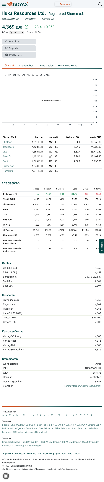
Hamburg (8, 171)
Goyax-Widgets (34, 445)
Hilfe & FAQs (73, 453)
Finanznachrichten (11, 442)
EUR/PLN (81, 425)
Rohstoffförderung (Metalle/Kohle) (82, 386)
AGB (63, 453)
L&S (5, 151)
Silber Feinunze (62, 428)
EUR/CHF (58, 425)
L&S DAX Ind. (17, 425)
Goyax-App (19, 445)
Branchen (6, 445)
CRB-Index (18, 432)
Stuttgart (7, 142)
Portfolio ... (16, 55)
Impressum (8, 453)
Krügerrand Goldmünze (26, 428)
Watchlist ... (16, 41)
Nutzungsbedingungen (49, 453)
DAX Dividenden (30, 442)
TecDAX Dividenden (50, 442)
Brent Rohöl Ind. (44, 425)
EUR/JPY (70, 425)
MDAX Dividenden (71, 442)
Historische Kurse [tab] (67, 65)
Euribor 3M (7, 428)
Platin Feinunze (79, 428)
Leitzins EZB (94, 425)
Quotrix (6, 161)
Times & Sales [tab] (45, 65)
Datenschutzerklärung (25, 453)
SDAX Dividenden (90, 442)
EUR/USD (30, 425)
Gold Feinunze (46, 428)
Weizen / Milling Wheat (36, 432)
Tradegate (8, 147)
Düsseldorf (8, 166)
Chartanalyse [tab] (26, 65)
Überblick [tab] (9, 65)
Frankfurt (8, 156)
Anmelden (65, 4)
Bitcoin (5, 425)
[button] (6, 476)
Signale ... (15, 48)
